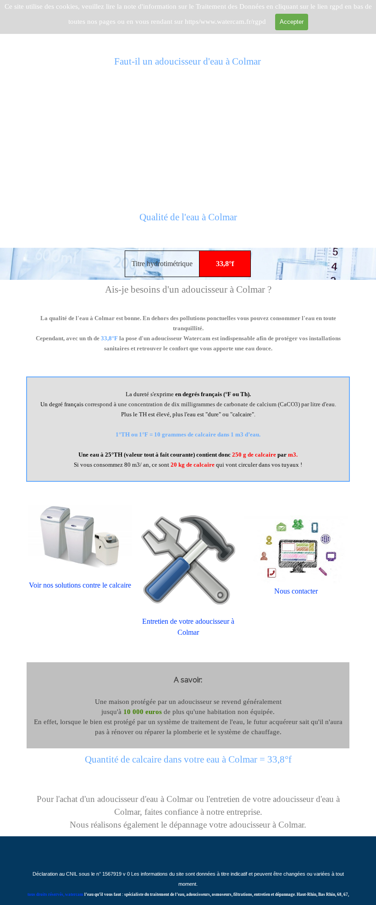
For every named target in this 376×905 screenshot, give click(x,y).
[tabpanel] (188, 222)
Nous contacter (296, 591)
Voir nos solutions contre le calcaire (80, 585)
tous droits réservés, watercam (55, 894)
